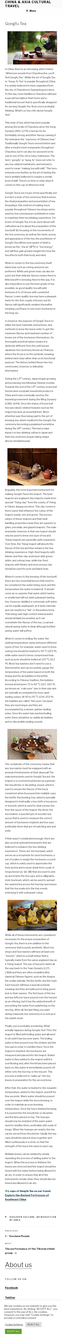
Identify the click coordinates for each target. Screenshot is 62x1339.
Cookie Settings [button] (14, 1324)
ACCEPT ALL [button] (13, 1331)
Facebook (11, 1287)
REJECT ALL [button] (33, 1324)
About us (18, 1265)
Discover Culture (22, 1217)
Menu (32, 10)
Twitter (10, 1297)
